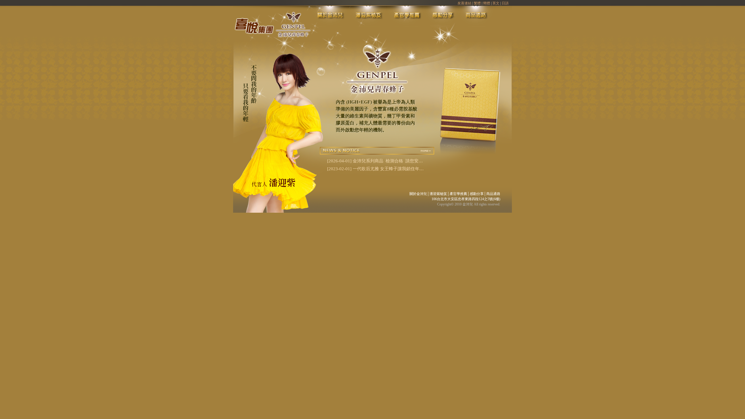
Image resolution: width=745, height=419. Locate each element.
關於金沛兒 (418, 194)
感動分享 (477, 194)
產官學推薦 (458, 194)
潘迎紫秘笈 (438, 194)
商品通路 (493, 194)
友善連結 (464, 3)
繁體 (477, 3)
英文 (495, 3)
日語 (505, 3)
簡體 (486, 3)
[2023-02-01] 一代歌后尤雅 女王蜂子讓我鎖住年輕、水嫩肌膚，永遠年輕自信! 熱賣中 (373, 169)
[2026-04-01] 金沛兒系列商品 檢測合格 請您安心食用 (375, 161)
